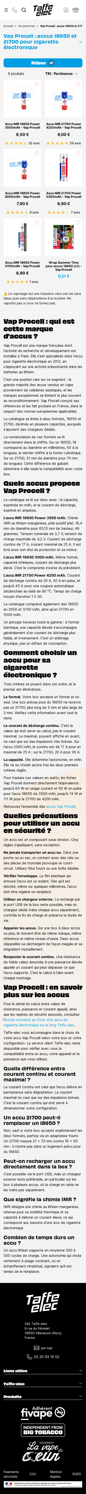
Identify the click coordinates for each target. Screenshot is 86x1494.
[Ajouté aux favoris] (37, 84)
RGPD (77, 1474)
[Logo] (43, 10)
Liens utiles (15, 1370)
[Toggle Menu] (6, 10)
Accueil (8, 26)
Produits (13, 1396)
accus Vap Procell (60, 806)
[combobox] (23, 10)
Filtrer (38, 62)
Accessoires (26, 26)
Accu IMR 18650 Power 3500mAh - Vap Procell (22, 125)
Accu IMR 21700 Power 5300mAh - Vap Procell (63, 194)
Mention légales (56, 1474)
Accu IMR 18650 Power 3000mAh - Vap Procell (22, 194)
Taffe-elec (14, 1383)
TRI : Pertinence (59, 73)
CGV (32, 1474)
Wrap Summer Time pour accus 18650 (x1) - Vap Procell (64, 266)
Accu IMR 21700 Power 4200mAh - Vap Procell (63, 125)
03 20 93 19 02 (46, 1357)
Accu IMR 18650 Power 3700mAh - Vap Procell (22, 264)
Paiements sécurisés (11, 1474)
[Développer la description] (80, 41)
